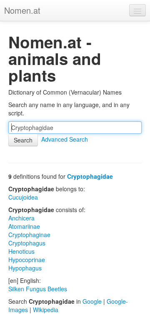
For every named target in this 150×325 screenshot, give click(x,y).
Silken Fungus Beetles (37, 289)
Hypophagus (25, 268)
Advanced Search (64, 139)
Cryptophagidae (90, 176)
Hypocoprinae (26, 259)
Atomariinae (24, 226)
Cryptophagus (26, 243)
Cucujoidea (23, 197)
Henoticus (21, 251)
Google (92, 301)
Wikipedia (45, 309)
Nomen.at (22, 10)
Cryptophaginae (29, 234)
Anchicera (21, 218)
